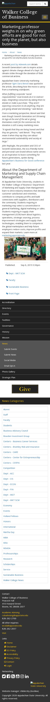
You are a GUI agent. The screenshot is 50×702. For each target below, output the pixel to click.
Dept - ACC (8, 473)
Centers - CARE (10, 452)
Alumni (6, 409)
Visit (4, 633)
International (9, 526)
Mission (5, 337)
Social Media (10, 360)
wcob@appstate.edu (12, 625)
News (19, 52)
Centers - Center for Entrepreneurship (21, 457)
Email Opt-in (9, 365)
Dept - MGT (9, 494)
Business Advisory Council (15, 430)
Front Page (13, 293)
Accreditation (8, 302)
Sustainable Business (18, 286)
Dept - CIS (8, 478)
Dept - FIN (8, 489)
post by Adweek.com (21, 64)
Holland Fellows (10, 516)
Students (7, 425)
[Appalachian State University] (12, 3)
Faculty (11, 280)
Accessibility (12, 654)
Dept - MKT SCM (16, 273)
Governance (8, 325)
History (5, 331)
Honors (7, 521)
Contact (10, 661)
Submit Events (10, 349)
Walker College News (13, 580)
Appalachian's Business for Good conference (23, 160)
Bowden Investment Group (16, 436)
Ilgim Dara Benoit (20, 83)
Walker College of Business (19, 14)
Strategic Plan (8, 377)
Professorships (10, 553)
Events (5, 314)
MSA (5, 542)
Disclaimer (11, 646)
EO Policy (11, 650)
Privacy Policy (13, 658)
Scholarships (9, 564)
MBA (5, 537)
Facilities (6, 319)
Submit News (10, 354)
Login (9, 665)
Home (4, 52)
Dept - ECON (9, 484)
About (12, 52)
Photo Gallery (8, 371)
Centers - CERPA (11, 462)
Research (7, 558)
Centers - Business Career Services (20, 441)
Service (6, 569)
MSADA (6, 548)
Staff (5, 414)
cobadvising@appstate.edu (15, 615)
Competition (9, 468)
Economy (7, 505)
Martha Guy (8, 532)
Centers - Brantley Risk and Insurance (21, 446)
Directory (6, 308)
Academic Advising (11, 612)
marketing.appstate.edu (13, 235)
